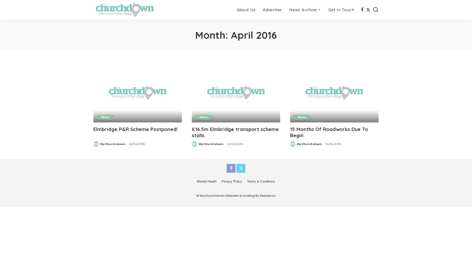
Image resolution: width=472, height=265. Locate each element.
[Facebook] (362, 10)
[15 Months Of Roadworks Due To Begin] (334, 92)
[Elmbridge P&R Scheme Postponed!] (137, 92)
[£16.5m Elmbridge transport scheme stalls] (236, 92)
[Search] (376, 10)
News (105, 117)
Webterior (268, 196)
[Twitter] (368, 10)
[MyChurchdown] (124, 10)
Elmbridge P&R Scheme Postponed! (135, 129)
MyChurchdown (112, 144)
